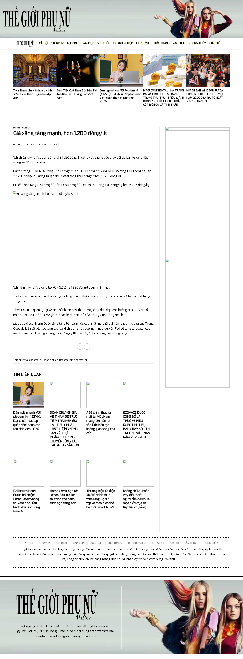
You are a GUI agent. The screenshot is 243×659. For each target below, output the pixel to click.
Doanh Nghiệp (22, 127)
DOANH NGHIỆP (123, 43)
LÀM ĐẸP (88, 43)
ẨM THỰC (179, 43)
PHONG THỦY (197, 43)
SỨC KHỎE (103, 43)
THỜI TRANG (161, 43)
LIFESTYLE (143, 43)
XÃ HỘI (43, 43)
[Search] (224, 43)
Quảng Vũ (53, 144)
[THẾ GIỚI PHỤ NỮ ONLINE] (37, 19)
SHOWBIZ (57, 43)
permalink (81, 360)
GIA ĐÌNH (72, 43)
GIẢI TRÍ (214, 43)
